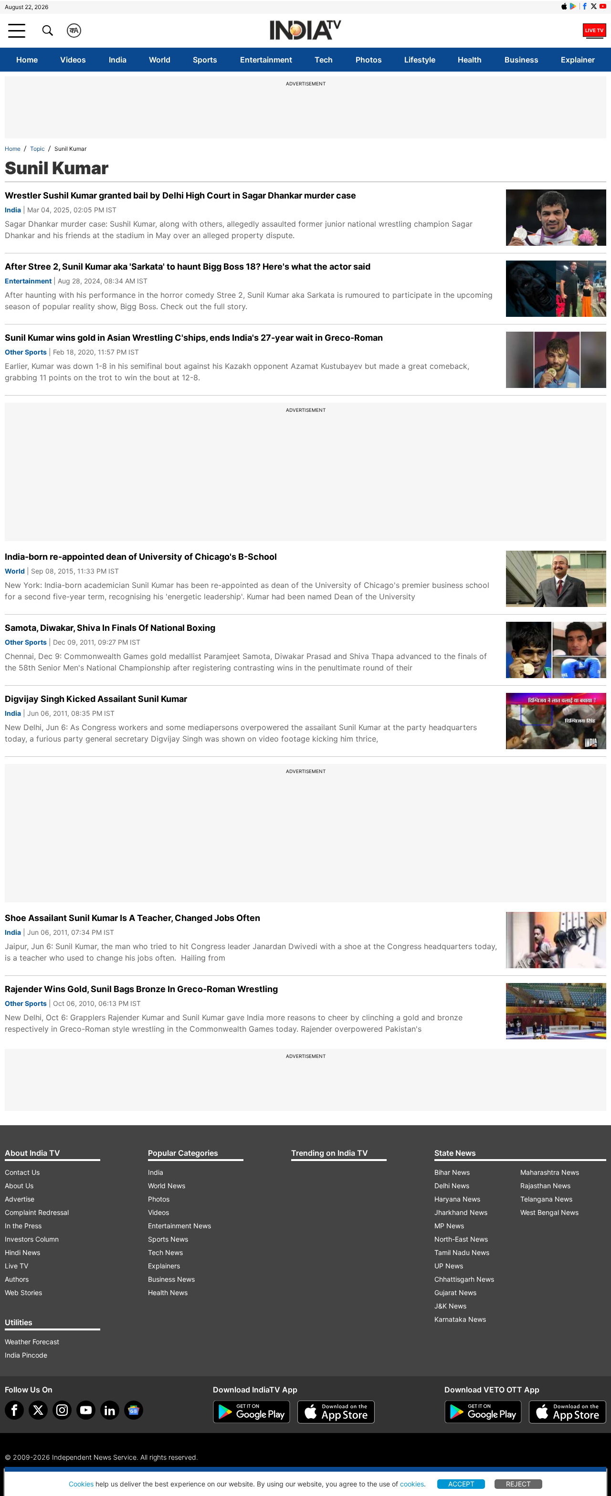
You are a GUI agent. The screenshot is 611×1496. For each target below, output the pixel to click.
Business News (171, 1279)
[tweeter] (38, 1410)
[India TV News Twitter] (593, 6)
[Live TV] (594, 30)
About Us (19, 1186)
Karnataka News (460, 1319)
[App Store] (336, 1412)
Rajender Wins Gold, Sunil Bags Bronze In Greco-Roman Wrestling (141, 989)
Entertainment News (179, 1226)
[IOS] (564, 6)
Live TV (16, 1266)
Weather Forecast (32, 1342)
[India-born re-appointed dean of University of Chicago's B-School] (556, 579)
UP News (448, 1266)
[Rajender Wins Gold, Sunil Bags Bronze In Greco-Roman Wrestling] (556, 1011)
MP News (449, 1226)
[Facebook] (14, 1410)
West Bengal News (549, 1212)
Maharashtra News (549, 1172)
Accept (461, 1484)
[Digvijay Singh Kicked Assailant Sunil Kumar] (556, 721)
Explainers (164, 1266)
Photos (369, 59)
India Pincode (26, 1355)
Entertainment (266, 59)
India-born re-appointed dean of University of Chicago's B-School (141, 557)
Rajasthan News (545, 1186)
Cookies (81, 1484)
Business (521, 59)
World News (166, 1186)
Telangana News (546, 1199)
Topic (37, 148)
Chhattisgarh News (464, 1279)
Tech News (165, 1252)
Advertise (19, 1199)
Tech (324, 59)
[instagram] (62, 1410)
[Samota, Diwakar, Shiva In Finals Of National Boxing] (556, 650)
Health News (168, 1292)
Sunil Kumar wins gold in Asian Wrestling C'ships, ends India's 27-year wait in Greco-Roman (194, 338)
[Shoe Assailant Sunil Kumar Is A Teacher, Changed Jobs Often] (556, 940)
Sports (205, 59)
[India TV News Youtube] (603, 6)
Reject (518, 1484)
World (159, 59)
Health (470, 59)
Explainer (578, 59)
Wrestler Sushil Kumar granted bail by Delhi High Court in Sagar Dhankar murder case (180, 195)
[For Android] (483, 1412)
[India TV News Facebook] (584, 6)
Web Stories (23, 1292)
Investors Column (32, 1239)
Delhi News (451, 1186)
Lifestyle (419, 59)
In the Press (23, 1226)
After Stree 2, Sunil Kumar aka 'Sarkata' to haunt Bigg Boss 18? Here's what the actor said (187, 267)
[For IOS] (567, 1412)
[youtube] (85, 1410)
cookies (412, 1484)
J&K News (450, 1306)
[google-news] (133, 1410)
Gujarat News (455, 1292)
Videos (73, 59)
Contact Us (22, 1172)
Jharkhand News (460, 1212)
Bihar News (452, 1172)
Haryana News (457, 1199)
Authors (17, 1279)
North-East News (461, 1239)
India (117, 59)
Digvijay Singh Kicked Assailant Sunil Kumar (96, 699)
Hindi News (22, 1252)
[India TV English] (305, 31)
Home (27, 59)
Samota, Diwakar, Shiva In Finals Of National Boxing (110, 628)
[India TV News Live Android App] (251, 1412)
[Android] (573, 6)
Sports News (168, 1239)
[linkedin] (109, 1410)
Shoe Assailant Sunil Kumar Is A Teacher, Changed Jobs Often (132, 918)
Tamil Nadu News (461, 1252)
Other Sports (26, 352)
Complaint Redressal (37, 1212)
